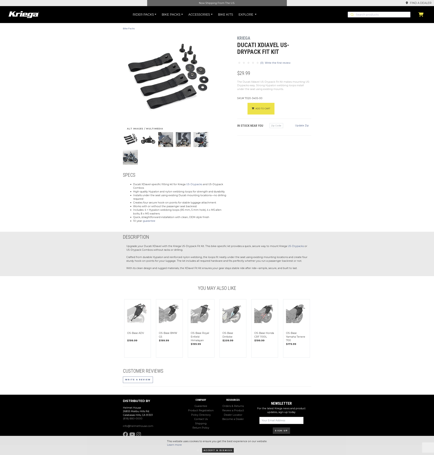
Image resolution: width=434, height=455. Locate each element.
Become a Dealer (233, 419)
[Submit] (352, 14)
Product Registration (201, 410)
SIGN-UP (281, 430)
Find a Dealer (420, 3)
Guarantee (200, 406)
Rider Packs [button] (143, 14)
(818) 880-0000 (132, 418)
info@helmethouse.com (138, 426)
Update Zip (302, 125)
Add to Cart (262, 108)
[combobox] (379, 14)
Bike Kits (225, 14)
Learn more (174, 444)
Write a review (138, 379)
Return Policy (200, 427)
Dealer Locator (233, 414)
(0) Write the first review (275, 62)
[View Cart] (421, 14)
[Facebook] (125, 434)
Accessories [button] (199, 14)
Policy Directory (201, 414)
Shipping (200, 423)
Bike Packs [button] (171, 14)
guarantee (149, 220)
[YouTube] (132, 434)
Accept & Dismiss (218, 450)
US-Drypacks (194, 184)
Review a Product (233, 410)
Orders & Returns (233, 406)
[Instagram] (138, 434)
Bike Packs (129, 28)
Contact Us (201, 419)
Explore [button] (246, 14)
